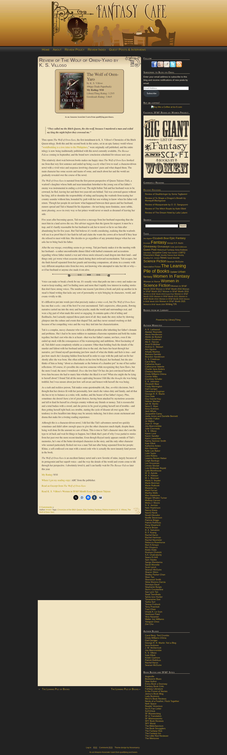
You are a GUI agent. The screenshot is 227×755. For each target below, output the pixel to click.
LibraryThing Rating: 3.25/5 (100, 93)
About (57, 49)
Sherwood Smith (153, 579)
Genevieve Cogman (154, 391)
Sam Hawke (151, 559)
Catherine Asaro (153, 364)
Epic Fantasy (88, 510)
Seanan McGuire (175, 261)
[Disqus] (89, 559)
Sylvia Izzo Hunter (154, 597)
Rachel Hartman (153, 537)
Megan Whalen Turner (156, 498)
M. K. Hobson (151, 475)
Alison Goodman (153, 339)
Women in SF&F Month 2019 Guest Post (158, 294)
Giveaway (150, 246)
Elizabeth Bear (161, 238)
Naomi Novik (151, 512)
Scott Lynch (150, 567)
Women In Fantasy (171, 276)
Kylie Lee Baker (152, 451)
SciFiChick (150, 711)
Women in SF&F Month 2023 (171, 299)
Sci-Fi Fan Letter (153, 708)
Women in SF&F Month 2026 (154, 304)
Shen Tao (149, 577)
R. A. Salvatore (152, 530)
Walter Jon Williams (154, 619)
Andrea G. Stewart (154, 347)
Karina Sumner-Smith (155, 441)
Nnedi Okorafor (152, 515)
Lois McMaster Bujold (155, 468)
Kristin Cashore (152, 657)
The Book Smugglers (155, 728)
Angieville (149, 676)
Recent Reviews (152, 190)
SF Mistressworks (153, 718)
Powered (168, 319)
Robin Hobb (151, 550)
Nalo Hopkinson (152, 507)
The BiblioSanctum (154, 726)
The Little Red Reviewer (156, 736)
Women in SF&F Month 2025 (172, 301)
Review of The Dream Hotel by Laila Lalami (166, 212)
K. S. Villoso (96, 83)
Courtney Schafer (153, 379)
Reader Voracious (153, 706)
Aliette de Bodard (153, 337)
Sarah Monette (173, 258)
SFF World (150, 723)
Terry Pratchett (152, 607)
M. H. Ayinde (151, 473)
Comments (106, 747)
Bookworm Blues (153, 679)
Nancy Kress (151, 510)
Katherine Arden (153, 446)
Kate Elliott (150, 443)
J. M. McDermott (153, 648)
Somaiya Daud (152, 584)
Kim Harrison (151, 448)
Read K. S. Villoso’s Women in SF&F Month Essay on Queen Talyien (76, 491)
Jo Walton (150, 421)
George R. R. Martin (155, 394)
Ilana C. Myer (151, 406)
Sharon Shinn (151, 572)
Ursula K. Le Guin (153, 611)
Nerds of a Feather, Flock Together (162, 701)
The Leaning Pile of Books (55, 689)
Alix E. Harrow (152, 342)
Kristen (49, 510)
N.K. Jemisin (155, 258)
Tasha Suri (150, 602)
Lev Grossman (152, 463)
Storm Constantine (154, 589)
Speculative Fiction (152, 267)
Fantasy (98, 510)
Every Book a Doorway (156, 684)
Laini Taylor (150, 453)
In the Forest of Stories (156, 691)
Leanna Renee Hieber (156, 458)
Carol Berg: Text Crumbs (157, 635)
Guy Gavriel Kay (153, 399)
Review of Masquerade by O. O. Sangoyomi (166, 204)
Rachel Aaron (151, 535)
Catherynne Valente (154, 366)
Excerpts (146, 243)
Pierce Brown (151, 527)
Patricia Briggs (152, 520)
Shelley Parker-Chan (155, 574)
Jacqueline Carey (159, 253)
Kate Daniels (172, 253)
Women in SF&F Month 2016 (169, 289)
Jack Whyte (150, 411)
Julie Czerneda (152, 428)
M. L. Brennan (152, 478)
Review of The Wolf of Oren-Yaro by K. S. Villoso (78, 62)
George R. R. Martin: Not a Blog (160, 643)
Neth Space (150, 703)
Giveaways (163, 246)
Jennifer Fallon (152, 418)
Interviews (147, 253)
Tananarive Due (152, 599)
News (163, 257)
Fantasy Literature (154, 689)
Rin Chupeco (151, 547)
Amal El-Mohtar (152, 344)
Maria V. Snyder (153, 480)
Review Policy (74, 49)
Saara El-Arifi (151, 557)
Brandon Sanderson (155, 356)
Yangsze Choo (152, 621)
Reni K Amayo (152, 545)
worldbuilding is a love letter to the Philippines (65, 147)
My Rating (47, 474)
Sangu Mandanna (153, 562)
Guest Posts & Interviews (127, 49)
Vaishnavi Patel (152, 614)
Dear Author (151, 681)
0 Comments (45, 507)
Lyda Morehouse (153, 470)
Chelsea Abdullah (153, 371)
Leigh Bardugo (152, 460)
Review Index (97, 49)
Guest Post (149, 249)
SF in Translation (153, 716)
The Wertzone (152, 738)
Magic (157, 255)
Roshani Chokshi (153, 552)
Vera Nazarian (152, 616)
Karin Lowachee (153, 438)
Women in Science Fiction (161, 283)
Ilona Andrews (181, 250)
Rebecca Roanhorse (155, 542)
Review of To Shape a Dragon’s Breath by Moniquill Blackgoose (165, 199)
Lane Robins (151, 455)
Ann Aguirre (147, 238)
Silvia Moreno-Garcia (155, 582)
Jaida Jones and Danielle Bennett (161, 416)
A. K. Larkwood (152, 329)
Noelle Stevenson (153, 517)
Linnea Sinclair (152, 465)
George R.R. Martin (175, 243)
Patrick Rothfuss (153, 522)
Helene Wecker (152, 401)
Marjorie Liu (151, 488)
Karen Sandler (152, 436)
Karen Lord (150, 433)
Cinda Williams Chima (155, 374)
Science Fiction (154, 261)
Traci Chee (150, 609)
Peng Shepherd (152, 525)
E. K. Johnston (152, 381)
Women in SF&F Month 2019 (176, 291)
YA (175, 304)
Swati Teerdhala (153, 594)
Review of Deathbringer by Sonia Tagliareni (166, 194)
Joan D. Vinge (152, 423)
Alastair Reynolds (153, 332)
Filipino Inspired (109, 510)
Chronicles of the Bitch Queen (69, 510)
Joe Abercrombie (153, 426)
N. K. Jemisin (151, 505)
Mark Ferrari (151, 490)
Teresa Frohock (152, 604)
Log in (88, 747)
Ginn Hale (150, 396)
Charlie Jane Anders (155, 369)
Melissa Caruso (152, 500)
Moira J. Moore (152, 503)
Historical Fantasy (165, 250)
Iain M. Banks (151, 403)
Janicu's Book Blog (154, 693)
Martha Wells (151, 493)
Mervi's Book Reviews (155, 698)
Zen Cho (149, 624)
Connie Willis (151, 376)
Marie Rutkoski (152, 485)
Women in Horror (151, 281)
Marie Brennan (152, 483)
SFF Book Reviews (154, 721)
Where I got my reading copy (56, 480)
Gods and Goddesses (178, 247)
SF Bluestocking (153, 713)
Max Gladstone (152, 495)
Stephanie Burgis (153, 587)
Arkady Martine (152, 351)
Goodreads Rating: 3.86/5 (99, 96)
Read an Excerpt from (64, 485)
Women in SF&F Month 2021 (166, 296)
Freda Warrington (153, 386)
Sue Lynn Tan (151, 592)
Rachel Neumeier (153, 540)
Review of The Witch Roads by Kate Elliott (165, 208)
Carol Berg (150, 361)
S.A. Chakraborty (153, 555)
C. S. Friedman (152, 359)
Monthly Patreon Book (169, 255)
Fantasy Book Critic (154, 686)
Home (46, 49)
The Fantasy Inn (153, 733)
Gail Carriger (151, 389)
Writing (169, 304)
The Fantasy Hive (153, 731)
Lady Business (152, 696)
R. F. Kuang (150, 532)
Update (173, 271)
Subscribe (151, 93)
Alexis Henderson (153, 334)
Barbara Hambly (153, 354)
